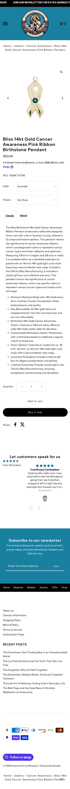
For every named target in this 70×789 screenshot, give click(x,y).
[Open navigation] (10, 23)
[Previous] (8, 98)
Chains (7, 199)
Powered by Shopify (50, 765)
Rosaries (18, 587)
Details (10, 215)
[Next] (62, 98)
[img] (11, 461)
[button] (32, 508)
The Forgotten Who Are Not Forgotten (25, 669)
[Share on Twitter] (22, 425)
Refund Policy (11, 624)
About (23, 215)
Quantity (8, 386)
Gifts (55, 587)
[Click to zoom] (61, 72)
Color (6, 186)
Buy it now (35, 412)
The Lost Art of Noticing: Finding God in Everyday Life (34, 683)
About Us (8, 610)
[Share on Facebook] (15, 425)
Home (7, 45)
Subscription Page (13, 634)
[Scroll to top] (61, 778)
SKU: (6, 175)
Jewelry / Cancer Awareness (33, 45)
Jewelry (43, 587)
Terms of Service (12, 629)
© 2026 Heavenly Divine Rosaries (20, 765)
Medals (31, 587)
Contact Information (14, 615)
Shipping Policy (12, 620)
